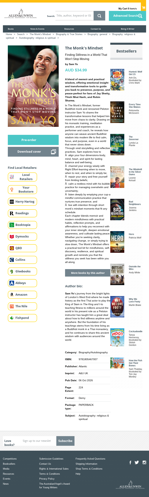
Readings (22, 213)
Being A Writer (127, 28)
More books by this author (88, 273)
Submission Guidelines (51, 458)
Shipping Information (86, 463)
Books (11, 28)
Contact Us (96, 28)
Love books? (9, 442)
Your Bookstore (26, 190)
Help (78, 473)
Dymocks (22, 236)
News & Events (37, 28)
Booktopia (23, 225)
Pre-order (28, 140)
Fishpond (22, 318)
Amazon (21, 295)
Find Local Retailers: (22, 168)
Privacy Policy (47, 478)
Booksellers (9, 463)
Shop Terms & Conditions (89, 468)
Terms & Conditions (49, 473)
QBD (18, 248)
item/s (127, 8)
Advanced (125, 16)
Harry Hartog (24, 202)
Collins (20, 260)
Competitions (10, 458)
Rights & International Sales (54, 468)
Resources (69, 28)
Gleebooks (23, 271)
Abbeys (20, 283)
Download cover (29, 152)
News (6, 483)
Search (50, 16)
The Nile (21, 306)
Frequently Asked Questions (90, 458)
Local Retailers (26, 177)
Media (6, 468)
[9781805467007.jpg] (33, 85)
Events (6, 478)
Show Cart (143, 6)
